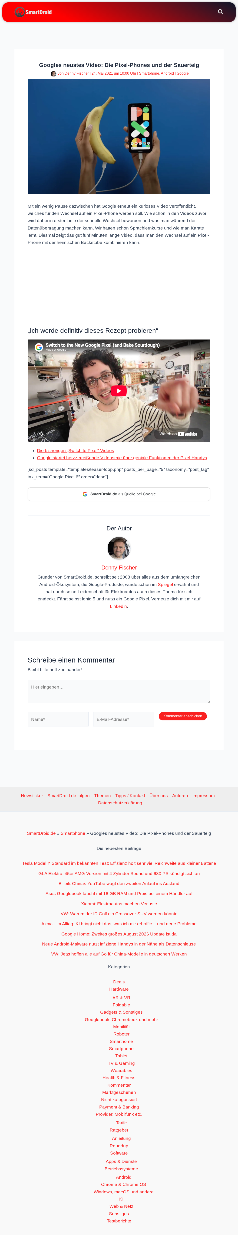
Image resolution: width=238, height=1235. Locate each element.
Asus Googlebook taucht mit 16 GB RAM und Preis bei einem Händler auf (119, 893)
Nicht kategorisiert (119, 1099)
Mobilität (121, 1026)
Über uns (158, 795)
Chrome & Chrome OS (123, 1184)
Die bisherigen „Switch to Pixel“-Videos (75, 450)
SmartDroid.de (41, 833)
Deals (119, 981)
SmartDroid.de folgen (68, 795)
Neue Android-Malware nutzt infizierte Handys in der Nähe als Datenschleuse (119, 944)
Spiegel (165, 584)
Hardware (119, 989)
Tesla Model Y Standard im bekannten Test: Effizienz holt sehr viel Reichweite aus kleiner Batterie (119, 863)
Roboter (121, 1034)
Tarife (121, 1122)
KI (121, 1199)
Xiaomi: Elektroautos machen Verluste (119, 903)
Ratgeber (119, 1130)
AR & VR (121, 997)
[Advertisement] (119, 285)
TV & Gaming (121, 1063)
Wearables (121, 1070)
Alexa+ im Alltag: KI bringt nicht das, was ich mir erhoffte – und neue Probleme (119, 923)
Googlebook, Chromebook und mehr (121, 1019)
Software (119, 1153)
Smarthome (121, 1041)
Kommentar (119, 1085)
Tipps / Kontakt (130, 795)
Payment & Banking (119, 1107)
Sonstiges (119, 1213)
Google (183, 73)
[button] (221, 12)
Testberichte (119, 1220)
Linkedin (118, 606)
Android (167, 73)
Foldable (121, 1004)
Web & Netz (121, 1206)
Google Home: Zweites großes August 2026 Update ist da (119, 934)
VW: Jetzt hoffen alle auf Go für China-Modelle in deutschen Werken (119, 954)
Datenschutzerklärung (120, 802)
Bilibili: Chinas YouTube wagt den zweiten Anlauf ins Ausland (119, 883)
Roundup (119, 1145)
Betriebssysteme (121, 1168)
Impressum (203, 795)
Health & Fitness (119, 1077)
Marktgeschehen (119, 1092)
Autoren (180, 795)
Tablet (121, 1055)
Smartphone (149, 73)
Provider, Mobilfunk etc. (119, 1114)
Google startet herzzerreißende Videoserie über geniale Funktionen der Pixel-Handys (122, 457)
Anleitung (121, 1138)
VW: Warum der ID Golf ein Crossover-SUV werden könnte (119, 913)
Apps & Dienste (121, 1161)
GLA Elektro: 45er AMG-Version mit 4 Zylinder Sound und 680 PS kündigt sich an (119, 873)
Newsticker (32, 795)
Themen (102, 795)
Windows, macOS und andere (124, 1191)
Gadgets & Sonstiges (121, 1012)
